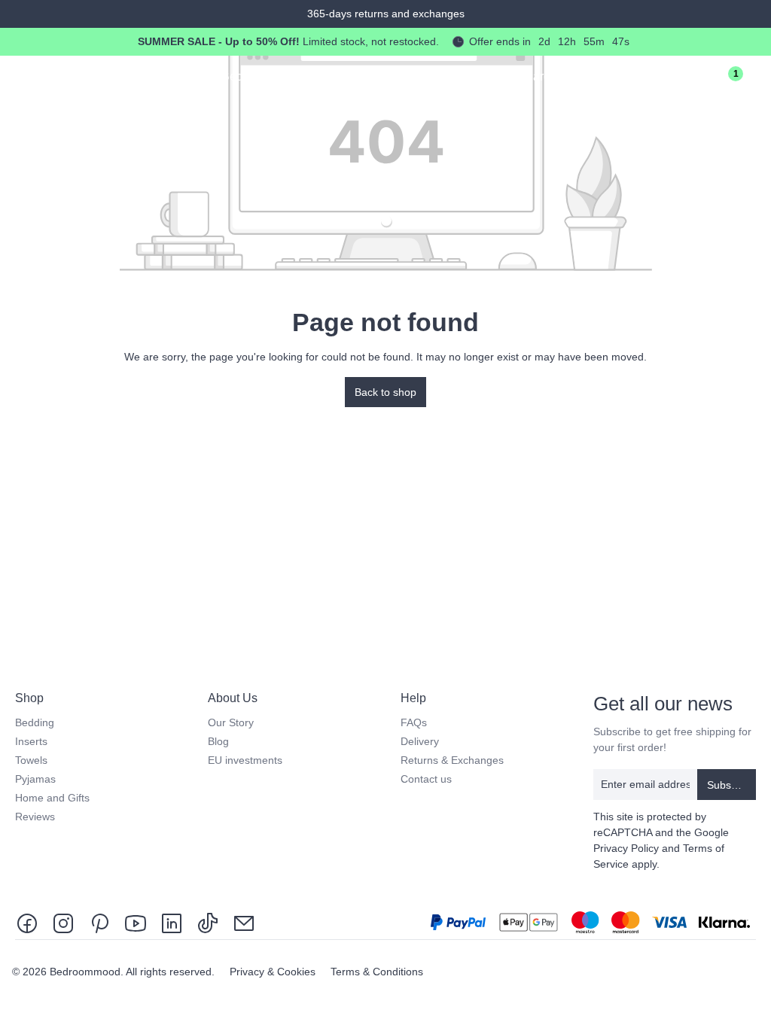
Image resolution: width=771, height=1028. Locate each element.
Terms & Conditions (377, 972)
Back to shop (385, 392)
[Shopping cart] (757, 79)
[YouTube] (135, 922)
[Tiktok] (208, 922)
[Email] (244, 922)
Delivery (420, 741)
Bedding (34, 722)
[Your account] (703, 79)
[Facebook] (30, 922)
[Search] (676, 79)
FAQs (414, 722)
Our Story (231, 722)
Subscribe (730, 785)
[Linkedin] (172, 922)
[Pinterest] (99, 922)
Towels (31, 760)
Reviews (35, 817)
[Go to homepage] (83, 76)
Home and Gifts (52, 798)
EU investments (245, 760)
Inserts (31, 741)
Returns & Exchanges (452, 760)
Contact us (426, 779)
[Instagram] (63, 922)
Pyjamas (35, 779)
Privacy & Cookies (274, 972)
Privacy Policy (626, 848)
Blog (218, 741)
